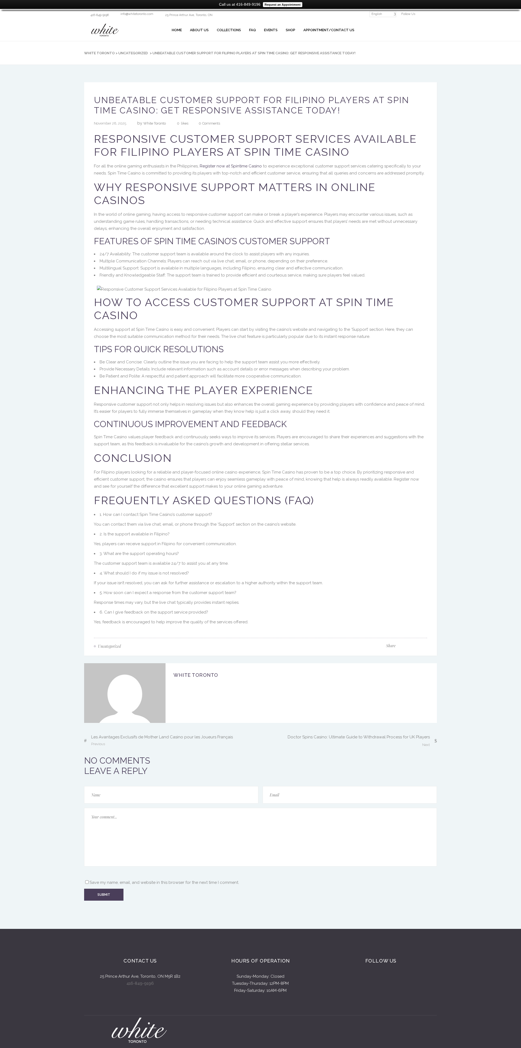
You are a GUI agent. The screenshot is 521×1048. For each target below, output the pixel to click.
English (376, 14)
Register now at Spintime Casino (231, 166)
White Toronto (99, 53)
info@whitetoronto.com (136, 14)
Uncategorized (133, 53)
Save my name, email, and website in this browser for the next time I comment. (164, 882)
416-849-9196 (140, 983)
